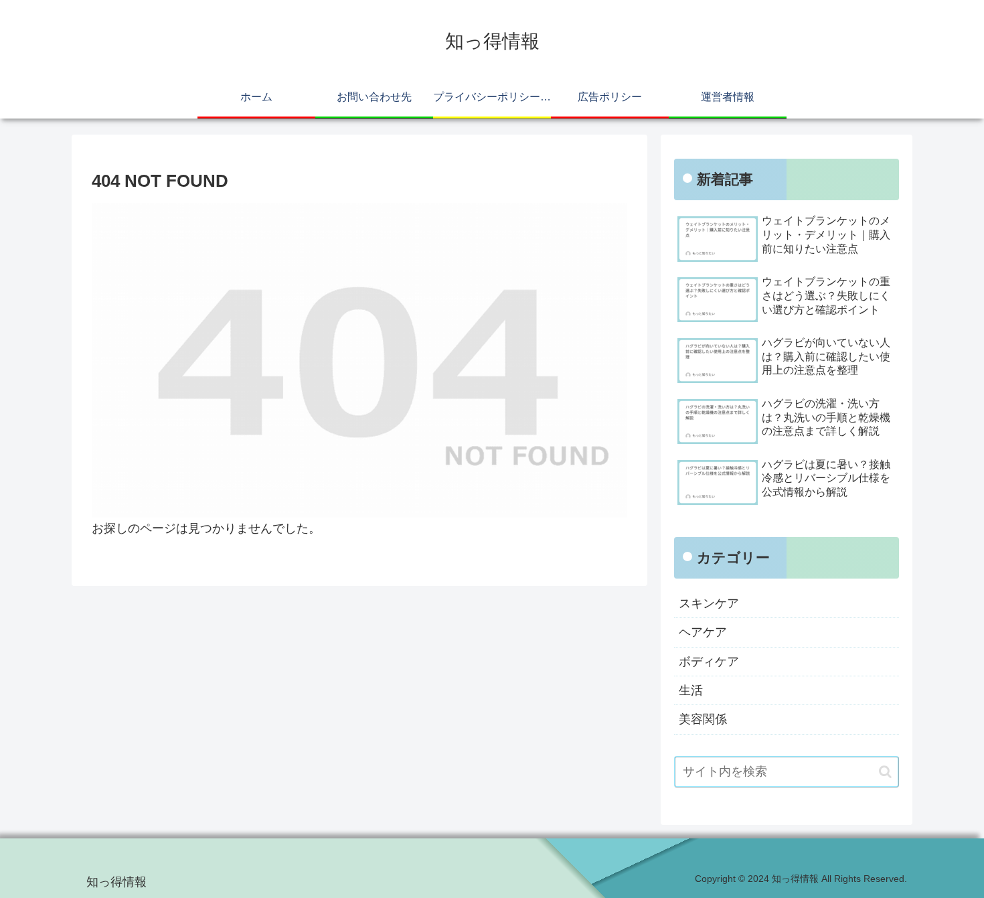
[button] (885, 771)
